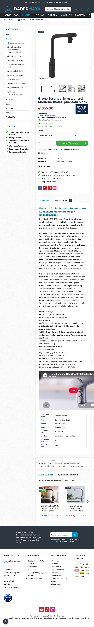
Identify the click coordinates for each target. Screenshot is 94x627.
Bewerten (44, 153)
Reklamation (32, 567)
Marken (9, 112)
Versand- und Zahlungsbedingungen (36, 571)
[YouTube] (41, 609)
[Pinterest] (45, 188)
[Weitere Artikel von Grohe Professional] (82, 109)
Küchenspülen (14, 56)
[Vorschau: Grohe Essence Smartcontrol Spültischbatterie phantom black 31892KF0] (43, 89)
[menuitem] (87, 9)
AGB (54, 581)
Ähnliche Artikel (45, 475)
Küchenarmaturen (16, 43)
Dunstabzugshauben (17, 83)
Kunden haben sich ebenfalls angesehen (56, 480)
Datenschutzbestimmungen (63, 539)
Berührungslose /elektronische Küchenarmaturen (15, 49)
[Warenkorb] (87, 9)
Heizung (9, 100)
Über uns (55, 561)
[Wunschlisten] (82, 9)
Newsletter (56, 567)
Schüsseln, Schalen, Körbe (16, 65)
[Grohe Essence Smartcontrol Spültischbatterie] (76, 494)
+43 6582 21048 (9, 583)
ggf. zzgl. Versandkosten (53, 120)
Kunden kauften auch (68, 475)
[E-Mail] (50, 188)
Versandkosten (40, 618)
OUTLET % (10, 117)
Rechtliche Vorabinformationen (60, 576)
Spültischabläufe (15, 71)
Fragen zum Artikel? (71, 150)
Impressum (56, 584)
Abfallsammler (14, 79)
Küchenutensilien (16, 60)
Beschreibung (43, 200)
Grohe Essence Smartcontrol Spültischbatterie (76, 508)
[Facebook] (40, 188)
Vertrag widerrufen (35, 578)
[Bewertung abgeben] (56, 105)
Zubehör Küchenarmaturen (15, 93)
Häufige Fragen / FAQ (36, 561)
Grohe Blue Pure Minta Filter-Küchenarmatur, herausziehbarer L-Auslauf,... (50, 508)
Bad (7, 34)
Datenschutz (57, 572)
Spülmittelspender (16, 75)
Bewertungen (63, 200)
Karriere (55, 564)
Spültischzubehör (16, 88)
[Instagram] (54, 188)
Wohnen (9, 108)
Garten (9, 104)
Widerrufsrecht (58, 569)
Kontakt (31, 564)
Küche (9, 39)
